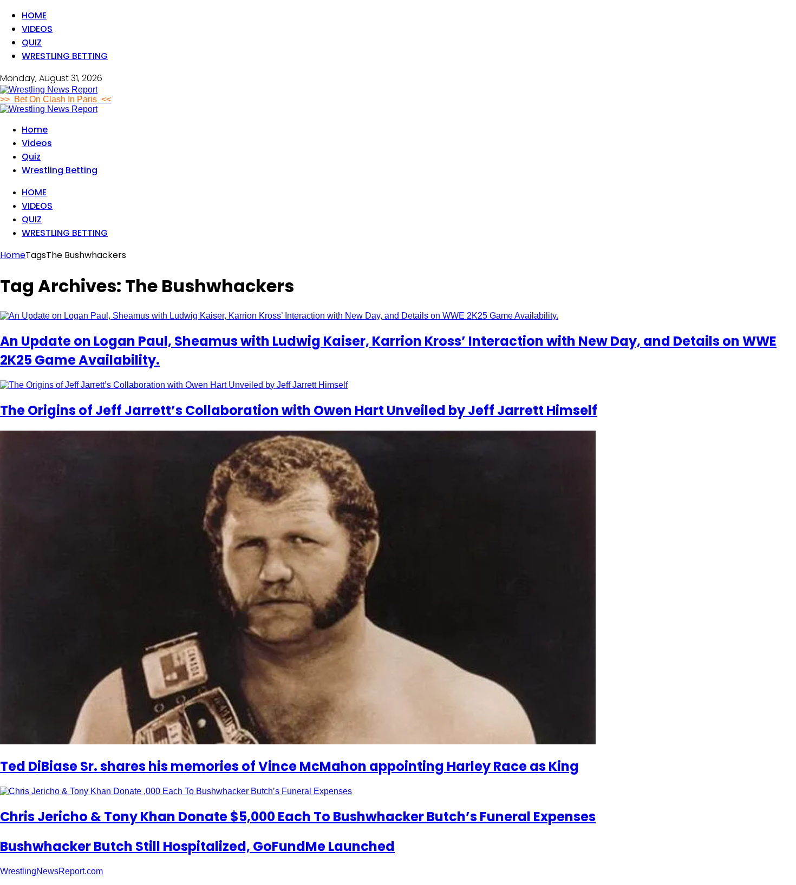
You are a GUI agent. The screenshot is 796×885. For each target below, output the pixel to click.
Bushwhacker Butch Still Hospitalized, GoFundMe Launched (197, 846)
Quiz (32, 42)
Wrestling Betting (65, 56)
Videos (37, 29)
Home (34, 15)
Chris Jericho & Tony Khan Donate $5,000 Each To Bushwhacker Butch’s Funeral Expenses (298, 816)
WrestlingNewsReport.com (51, 871)
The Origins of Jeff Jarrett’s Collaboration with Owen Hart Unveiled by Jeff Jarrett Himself (298, 410)
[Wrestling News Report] (48, 89)
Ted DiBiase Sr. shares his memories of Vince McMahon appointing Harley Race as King (289, 766)
